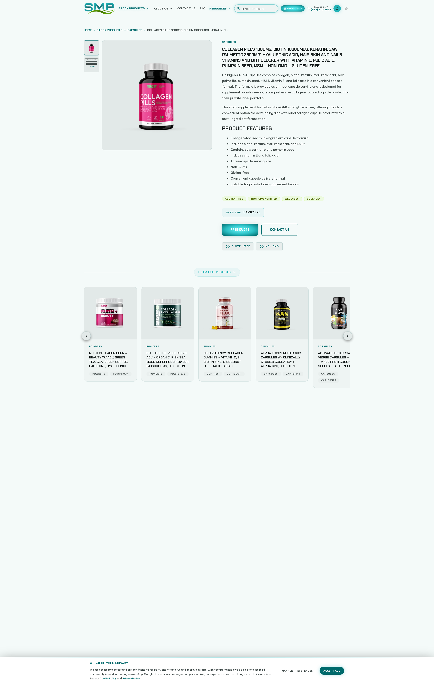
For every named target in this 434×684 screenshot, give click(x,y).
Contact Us (186, 8)
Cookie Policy (108, 678)
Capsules (134, 30)
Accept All (331, 670)
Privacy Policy (131, 678)
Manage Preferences (297, 670)
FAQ (202, 8)
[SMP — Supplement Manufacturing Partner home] (100, 8)
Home (88, 30)
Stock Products (110, 30)
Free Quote (240, 229)
